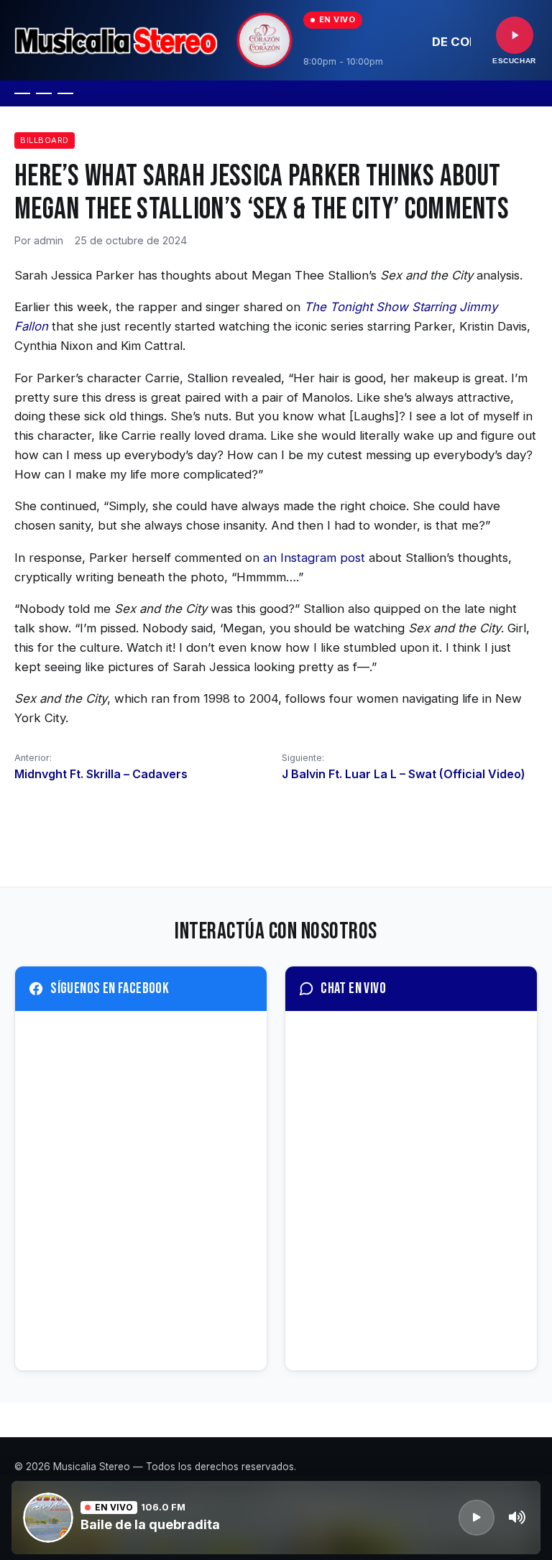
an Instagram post (314, 557)
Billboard (44, 140)
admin (48, 240)
